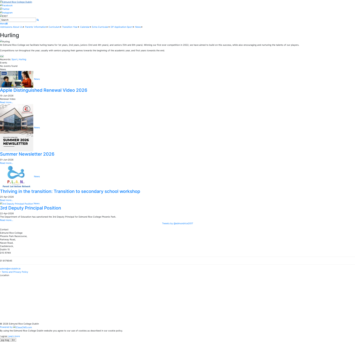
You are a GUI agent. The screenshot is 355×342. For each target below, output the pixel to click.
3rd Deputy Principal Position (30, 208)
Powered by (6, 327)
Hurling (22, 59)
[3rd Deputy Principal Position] (17, 203)
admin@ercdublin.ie (10, 268)
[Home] (177, 2)
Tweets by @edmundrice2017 (177, 223)
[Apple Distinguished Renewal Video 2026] (17, 79)
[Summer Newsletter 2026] (17, 127)
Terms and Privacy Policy (15, 271)
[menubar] (71, 28)
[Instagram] (6, 12)
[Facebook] (6, 5)
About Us (18, 26)
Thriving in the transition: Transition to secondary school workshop (70, 191)
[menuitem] (6, 28)
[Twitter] (5, 8)
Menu (3, 23)
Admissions (6, 26)
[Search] (38, 20)
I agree (3, 336)
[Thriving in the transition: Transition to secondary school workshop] (17, 176)
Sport (14, 59)
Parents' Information (35, 26)
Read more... (6, 102)
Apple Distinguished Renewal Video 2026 (43, 90)
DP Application (118, 26)
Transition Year (70, 26)
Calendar (85, 26)
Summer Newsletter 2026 (27, 154)
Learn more (14, 336)
